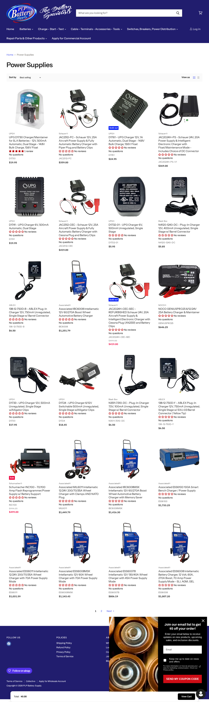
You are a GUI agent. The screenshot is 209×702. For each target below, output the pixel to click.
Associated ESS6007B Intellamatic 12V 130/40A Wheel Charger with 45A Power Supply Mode (128, 576)
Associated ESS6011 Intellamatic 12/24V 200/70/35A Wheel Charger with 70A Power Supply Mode (28, 576)
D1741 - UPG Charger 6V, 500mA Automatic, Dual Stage (29, 226)
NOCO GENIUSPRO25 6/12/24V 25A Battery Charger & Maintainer (179, 310)
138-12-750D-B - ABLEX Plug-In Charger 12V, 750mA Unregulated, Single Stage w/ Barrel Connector (30, 312)
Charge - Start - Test (51, 29)
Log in (196, 29)
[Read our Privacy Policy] (200, 666)
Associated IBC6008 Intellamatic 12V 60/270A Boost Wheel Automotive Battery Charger (79, 312)
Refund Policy (63, 647)
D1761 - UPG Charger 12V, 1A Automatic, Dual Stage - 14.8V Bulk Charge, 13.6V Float (127, 141)
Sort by (12, 77)
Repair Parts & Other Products (26, 38)
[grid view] (194, 77)
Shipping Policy (64, 643)
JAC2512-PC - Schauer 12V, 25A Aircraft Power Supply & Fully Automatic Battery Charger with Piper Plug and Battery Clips (78, 142)
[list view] (198, 77)
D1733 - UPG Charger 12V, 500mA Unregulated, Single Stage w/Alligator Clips (29, 406)
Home (10, 29)
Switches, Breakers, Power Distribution (151, 29)
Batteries (26, 29)
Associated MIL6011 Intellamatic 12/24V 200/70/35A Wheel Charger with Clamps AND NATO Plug (79, 492)
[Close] (203, 621)
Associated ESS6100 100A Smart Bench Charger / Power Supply (178, 488)
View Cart (186, 696)
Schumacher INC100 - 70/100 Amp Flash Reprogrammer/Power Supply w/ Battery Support (29, 490)
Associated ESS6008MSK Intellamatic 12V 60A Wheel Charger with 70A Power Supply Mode (78, 576)
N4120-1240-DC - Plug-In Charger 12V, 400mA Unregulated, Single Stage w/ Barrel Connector (179, 228)
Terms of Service (64, 656)
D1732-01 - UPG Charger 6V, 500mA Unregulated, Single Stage (126, 228)
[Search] (178, 13)
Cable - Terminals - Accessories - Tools (95, 29)
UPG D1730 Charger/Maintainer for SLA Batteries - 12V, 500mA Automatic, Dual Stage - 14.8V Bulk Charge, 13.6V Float (28, 142)
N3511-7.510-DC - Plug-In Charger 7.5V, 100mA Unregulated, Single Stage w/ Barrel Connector (129, 406)
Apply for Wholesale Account (52, 681)
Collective (30, 681)
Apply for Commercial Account (71, 38)
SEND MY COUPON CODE (182, 679)
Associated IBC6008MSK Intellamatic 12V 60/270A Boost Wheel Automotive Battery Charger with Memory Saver (128, 492)
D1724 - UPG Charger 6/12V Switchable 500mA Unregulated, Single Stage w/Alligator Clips (79, 406)
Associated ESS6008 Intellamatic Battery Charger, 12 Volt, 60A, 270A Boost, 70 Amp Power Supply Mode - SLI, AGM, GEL (178, 576)
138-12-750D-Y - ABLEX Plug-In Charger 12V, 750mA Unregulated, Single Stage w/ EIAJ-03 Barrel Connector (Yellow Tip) (179, 408)
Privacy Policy (63, 652)
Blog (108, 661)
